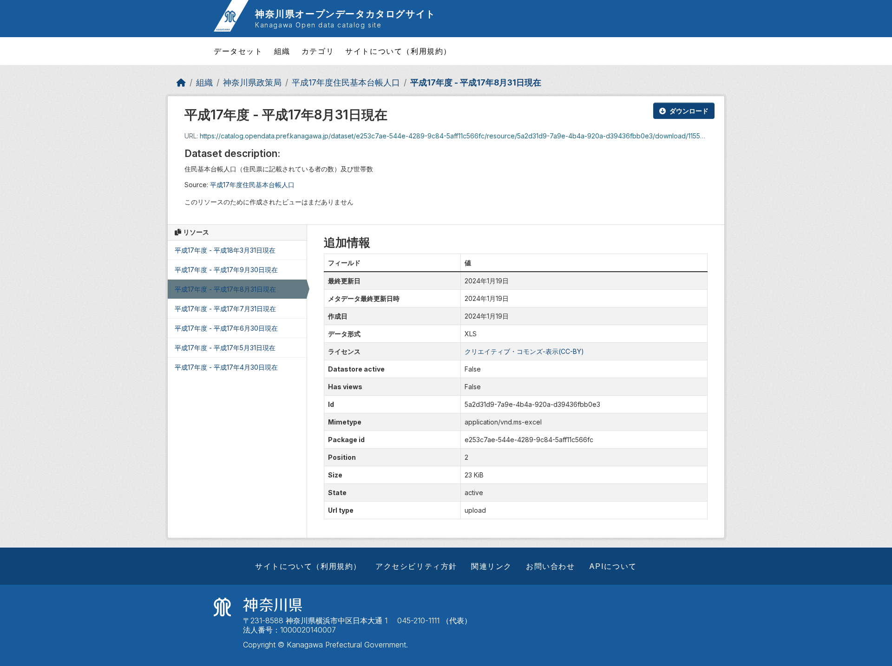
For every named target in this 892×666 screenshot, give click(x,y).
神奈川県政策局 (252, 82)
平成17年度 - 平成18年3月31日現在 (225, 250)
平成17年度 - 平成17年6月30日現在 (226, 328)
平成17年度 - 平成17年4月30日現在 (226, 367)
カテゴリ (318, 51)
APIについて (613, 566)
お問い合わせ (550, 566)
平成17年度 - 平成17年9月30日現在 (226, 270)
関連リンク (491, 566)
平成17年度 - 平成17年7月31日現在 (225, 309)
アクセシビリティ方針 (416, 566)
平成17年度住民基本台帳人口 (346, 82)
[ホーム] (181, 82)
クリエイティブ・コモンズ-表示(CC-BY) (524, 351)
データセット (238, 51)
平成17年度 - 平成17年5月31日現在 (225, 348)
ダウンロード (688, 111)
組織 (282, 51)
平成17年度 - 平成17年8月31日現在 (475, 82)
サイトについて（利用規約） (398, 51)
